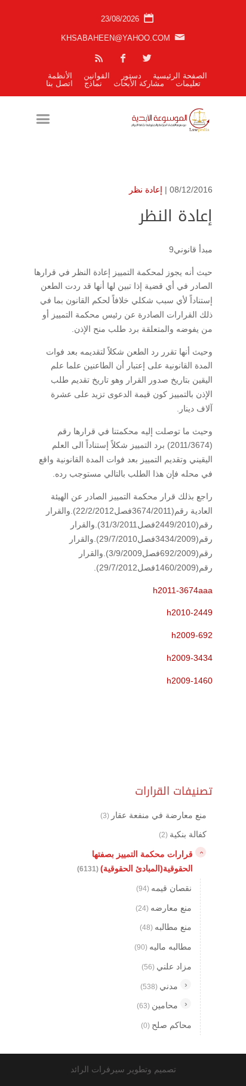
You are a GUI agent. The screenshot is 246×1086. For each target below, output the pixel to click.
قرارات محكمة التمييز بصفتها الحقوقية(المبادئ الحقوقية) (135, 861)
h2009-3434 (190, 658)
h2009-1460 (190, 680)
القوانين (97, 75)
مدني (159, 986)
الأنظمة (60, 75)
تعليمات (188, 83)
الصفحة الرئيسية (180, 75)
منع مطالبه (166, 927)
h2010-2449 (190, 612)
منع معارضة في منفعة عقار (153, 815)
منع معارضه (164, 908)
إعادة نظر (145, 189)
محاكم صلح (166, 1025)
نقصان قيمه (164, 888)
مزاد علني (167, 966)
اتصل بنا (59, 83)
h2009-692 (192, 635)
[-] (200, 852)
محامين (157, 1005)
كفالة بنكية (183, 834)
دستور (131, 75)
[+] (185, 984)
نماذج (93, 83)
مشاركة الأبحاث (138, 83)
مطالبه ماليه (163, 946)
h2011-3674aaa (183, 590)
